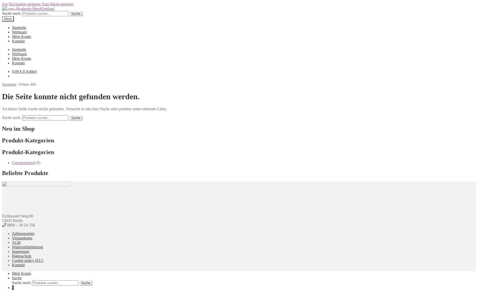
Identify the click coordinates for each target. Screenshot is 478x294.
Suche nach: (11, 13)
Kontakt (18, 41)
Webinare (19, 32)
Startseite (19, 27)
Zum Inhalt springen (57, 4)
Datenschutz (21, 256)
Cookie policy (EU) (27, 260)
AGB (16, 242)
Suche (75, 13)
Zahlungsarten (23, 233)
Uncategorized (23, 163)
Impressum (20, 251)
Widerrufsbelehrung (27, 247)
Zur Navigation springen (21, 4)
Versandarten (22, 238)
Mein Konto (21, 36)
